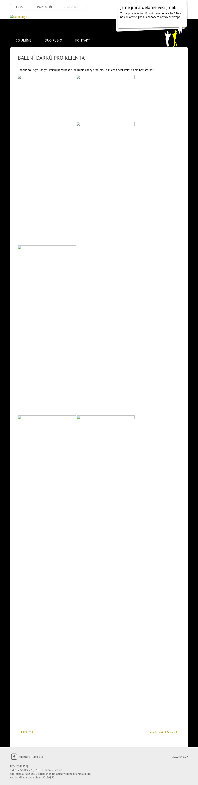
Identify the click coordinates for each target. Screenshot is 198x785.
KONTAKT (82, 40)
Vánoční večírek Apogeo (163, 732)
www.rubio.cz (180, 757)
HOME (20, 7)
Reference (72, 7)
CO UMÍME (24, 40)
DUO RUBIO (53, 40)
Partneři (44, 7)
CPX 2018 (27, 732)
